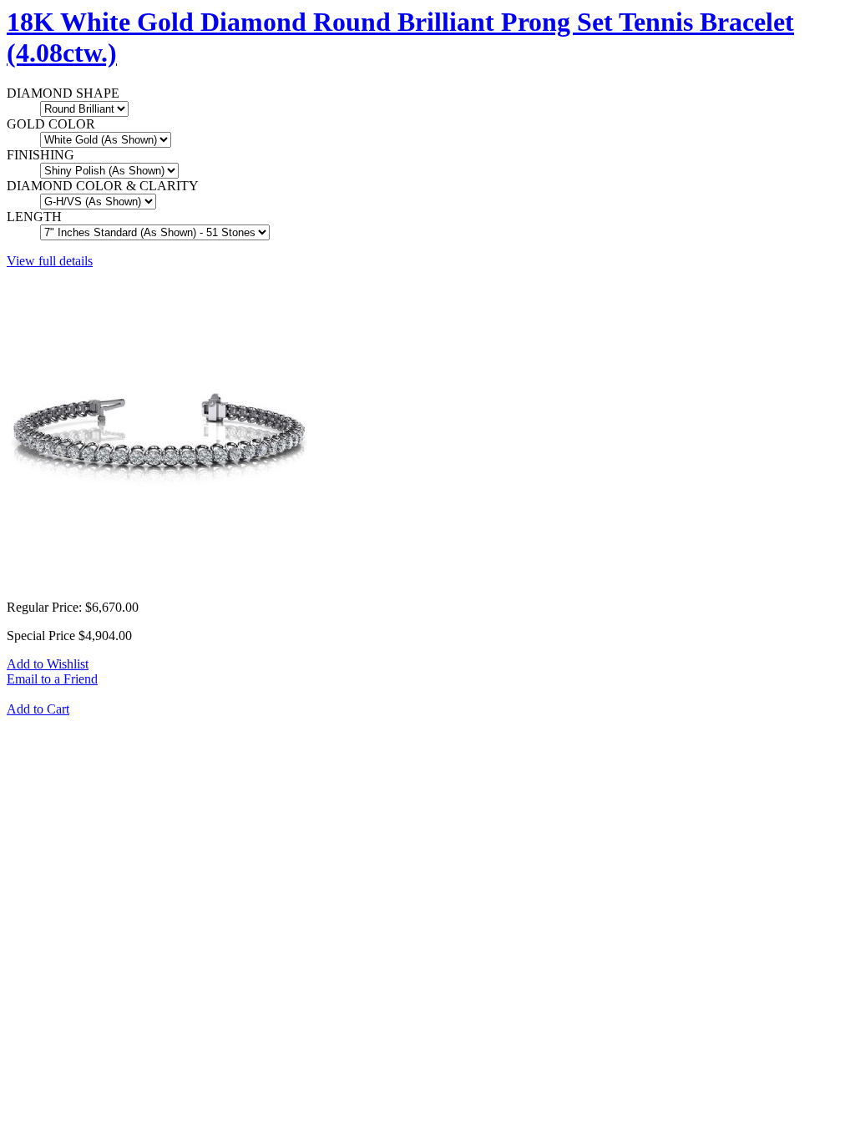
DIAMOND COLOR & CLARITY (103, 186)
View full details (50, 261)
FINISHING (40, 155)
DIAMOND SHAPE (63, 93)
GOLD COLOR (51, 124)
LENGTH (34, 216)
